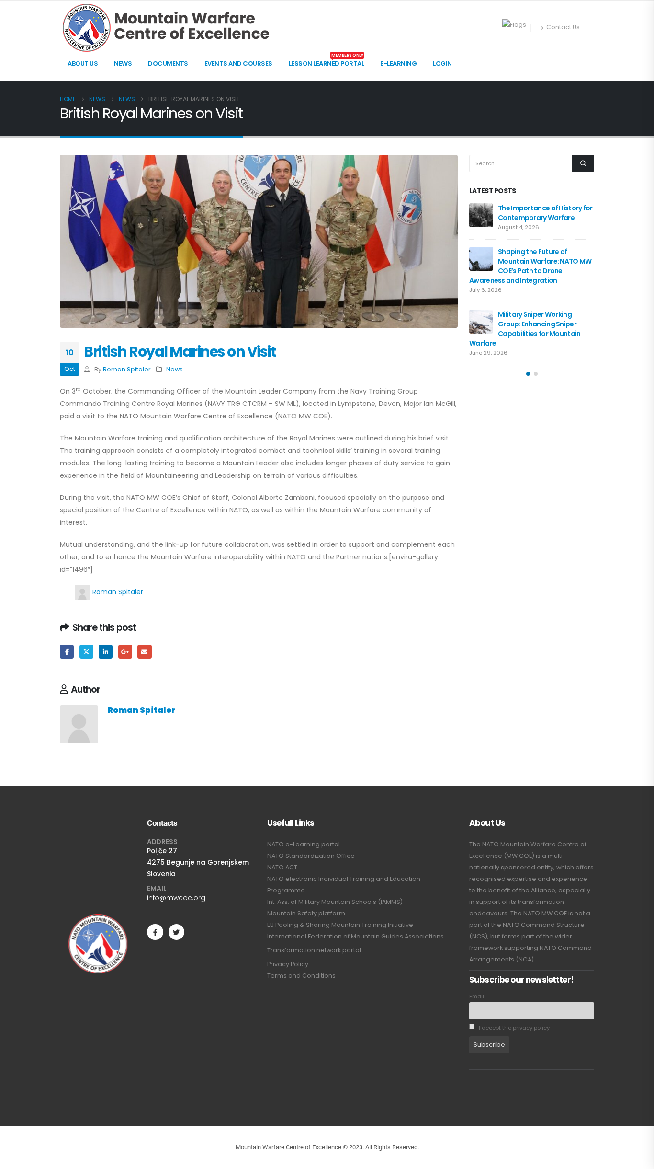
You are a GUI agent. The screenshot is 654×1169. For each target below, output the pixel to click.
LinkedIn (106, 652)
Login (442, 63)
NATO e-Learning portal (303, 844)
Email (144, 652)
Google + (125, 652)
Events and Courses (238, 63)
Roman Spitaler (127, 369)
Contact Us (563, 27)
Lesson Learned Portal (326, 61)
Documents (168, 63)
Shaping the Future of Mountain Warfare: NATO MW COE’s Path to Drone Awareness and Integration (530, 266)
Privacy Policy (287, 964)
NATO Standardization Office (311, 856)
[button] (528, 374)
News (123, 63)
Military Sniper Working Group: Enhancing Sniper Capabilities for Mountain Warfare (525, 329)
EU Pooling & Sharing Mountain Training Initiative (340, 925)
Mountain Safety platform (306, 913)
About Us (83, 63)
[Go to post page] (481, 215)
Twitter (86, 652)
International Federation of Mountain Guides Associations (355, 936)
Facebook (67, 652)
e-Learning (398, 63)
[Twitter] (176, 932)
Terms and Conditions (301, 976)
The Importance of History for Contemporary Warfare (545, 212)
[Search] (583, 163)
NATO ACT (282, 867)
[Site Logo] (166, 28)
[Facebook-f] (155, 932)
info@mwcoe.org (176, 898)
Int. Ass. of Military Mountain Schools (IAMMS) (335, 902)
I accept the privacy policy (513, 1027)
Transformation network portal (314, 950)
